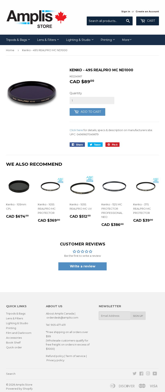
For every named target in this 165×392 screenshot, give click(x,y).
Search (10, 373)
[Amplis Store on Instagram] (148, 374)
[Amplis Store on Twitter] (135, 374)
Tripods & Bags (17, 40)
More (125, 40)
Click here (76, 130)
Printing (107, 40)
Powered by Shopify (19, 388)
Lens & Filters (47, 40)
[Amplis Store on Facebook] (141, 374)
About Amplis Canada (60, 313)
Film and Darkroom (18, 332)
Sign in (125, 11)
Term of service (76, 356)
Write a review (82, 266)
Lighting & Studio (78, 40)
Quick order (14, 347)
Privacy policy (55, 360)
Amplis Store (24, 384)
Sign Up (138, 315)
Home (10, 50)
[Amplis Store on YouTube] (155, 374)
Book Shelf (13, 342)
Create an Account (147, 11)
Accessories (14, 337)
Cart (150, 21)
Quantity (76, 93)
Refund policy (55, 356)
